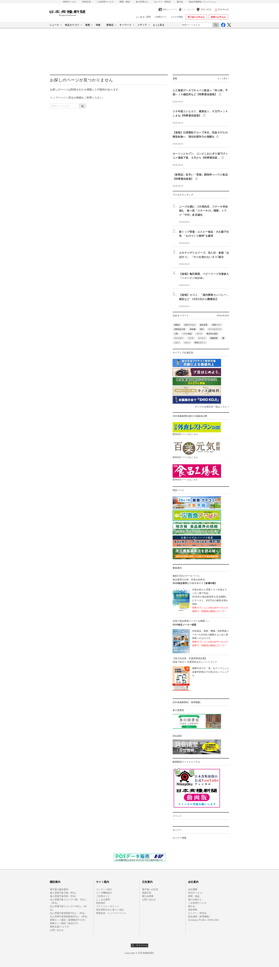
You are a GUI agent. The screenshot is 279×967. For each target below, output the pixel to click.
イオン (177, 343)
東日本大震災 (212, 334)
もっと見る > (223, 78)
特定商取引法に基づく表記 (110, 909)
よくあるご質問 (143, 17)
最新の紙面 (206, 9)
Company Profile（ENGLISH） (204, 920)
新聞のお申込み (218, 17)
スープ (199, 334)
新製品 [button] (110, 25)
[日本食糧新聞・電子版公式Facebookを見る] (223, 24)
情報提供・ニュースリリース (111, 913)
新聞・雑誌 (124, 2)
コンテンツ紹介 (104, 889)
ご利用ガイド (160, 17)
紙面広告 (146, 892)
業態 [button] (87, 25)
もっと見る (158, 25)
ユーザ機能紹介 (104, 892)
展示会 (180, 2)
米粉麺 (192, 329)
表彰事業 (192, 909)
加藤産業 (213, 338)
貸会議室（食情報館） (199, 916)
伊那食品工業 (179, 329)
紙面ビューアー (169, 9)
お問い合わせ (57, 930)
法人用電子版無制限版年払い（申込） (69, 916)
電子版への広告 (150, 889)
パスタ (191, 338)
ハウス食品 (187, 334)
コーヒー (202, 338)
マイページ (141, 945)
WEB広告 (86, 2)
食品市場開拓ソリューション (202, 2)
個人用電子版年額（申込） (64, 896)
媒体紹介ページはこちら (185, 434)
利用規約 (100, 903)
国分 (202, 329)
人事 (176, 334)
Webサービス (195, 892)
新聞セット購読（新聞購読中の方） (68, 920)
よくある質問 (103, 899)
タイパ (187, 343)
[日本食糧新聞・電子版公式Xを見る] (229, 24)
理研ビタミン (200, 343)
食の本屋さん (142, 2)
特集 (98, 25)
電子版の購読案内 (59, 889)
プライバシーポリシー (107, 906)
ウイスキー (178, 338)
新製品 (177, 325)
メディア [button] (142, 25)
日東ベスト (216, 325)
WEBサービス (69, 2)
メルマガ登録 (176, 17)
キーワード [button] (125, 25)
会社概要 (192, 889)
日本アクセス (189, 325)
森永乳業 (203, 325)
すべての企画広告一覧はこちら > (212, 406)
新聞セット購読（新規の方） (65, 923)
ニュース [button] (54, 25)
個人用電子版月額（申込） (64, 892)
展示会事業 (148, 896)
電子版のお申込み (196, 17)
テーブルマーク (214, 329)
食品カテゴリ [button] (72, 25)
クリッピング (187, 9)
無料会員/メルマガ (59, 926)
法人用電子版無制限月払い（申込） (68, 913)
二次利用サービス (105, 2)
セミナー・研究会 (162, 2)
